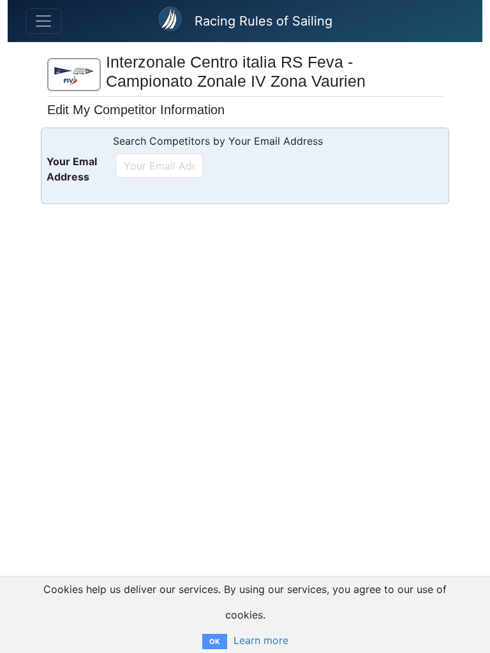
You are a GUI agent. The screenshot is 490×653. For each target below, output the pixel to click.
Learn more (261, 640)
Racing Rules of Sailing (263, 21)
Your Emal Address (72, 169)
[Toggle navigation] (43, 21)
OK (214, 641)
